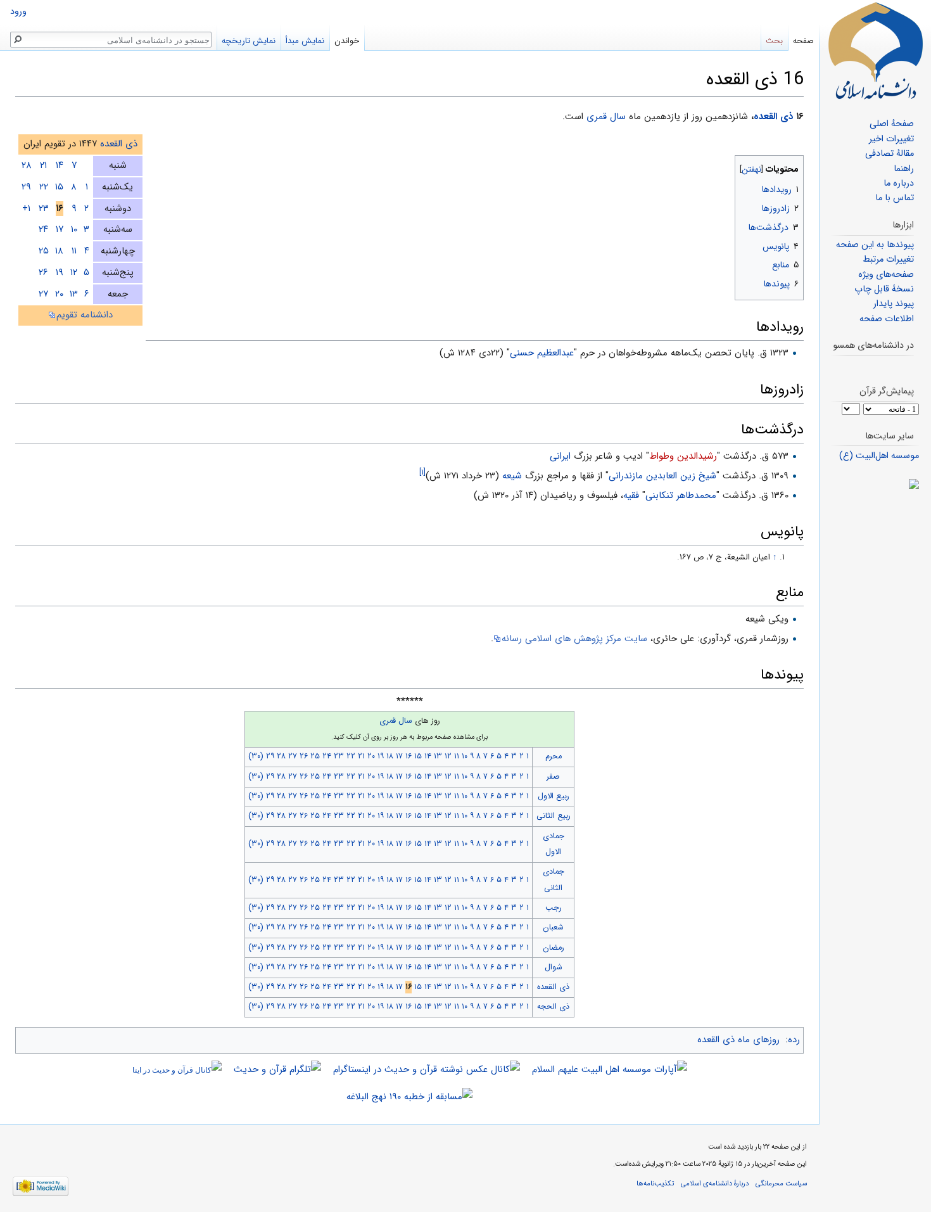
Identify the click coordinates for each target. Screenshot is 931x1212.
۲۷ (43, 294)
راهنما (904, 169)
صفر (553, 776)
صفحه (803, 41)
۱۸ (59, 250)
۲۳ (44, 208)
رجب (553, 908)
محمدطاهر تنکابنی (680, 495)
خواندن (346, 41)
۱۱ (74, 250)
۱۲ (73, 272)
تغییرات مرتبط (888, 259)
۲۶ (43, 272)
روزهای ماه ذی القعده (738, 1039)
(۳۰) (255, 756)
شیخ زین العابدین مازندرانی (662, 475)
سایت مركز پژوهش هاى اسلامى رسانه (574, 638)
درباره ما (899, 183)
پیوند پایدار (893, 304)
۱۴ (59, 165)
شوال (553, 967)
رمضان (553, 947)
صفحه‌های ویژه (886, 274)
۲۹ (26, 187)
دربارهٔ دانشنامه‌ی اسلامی (715, 1183)
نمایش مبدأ (305, 41)
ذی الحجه (553, 1006)
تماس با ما (894, 198)
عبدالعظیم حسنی (542, 352)
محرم (553, 756)
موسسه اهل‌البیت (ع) (879, 456)
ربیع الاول (553, 796)
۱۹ (59, 272)
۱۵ (59, 187)
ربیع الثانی (553, 816)
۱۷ (59, 229)
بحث (774, 41)
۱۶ (408, 756)
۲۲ (43, 187)
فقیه (631, 495)
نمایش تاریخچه (249, 41)
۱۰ (74, 229)
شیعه (512, 475)
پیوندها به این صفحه (875, 245)
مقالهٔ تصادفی (889, 153)
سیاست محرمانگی (781, 1183)
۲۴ (43, 229)
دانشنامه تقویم (84, 314)
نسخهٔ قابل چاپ (884, 289)
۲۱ (43, 165)
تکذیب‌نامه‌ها (655, 1183)
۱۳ (74, 294)
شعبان (553, 927)
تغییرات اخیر (891, 139)
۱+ (26, 208)
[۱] (422, 472)
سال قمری (606, 116)
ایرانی (560, 456)
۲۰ (59, 294)
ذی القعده (773, 116)
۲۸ (27, 165)
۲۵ (44, 250)
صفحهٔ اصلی (892, 124)
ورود (18, 11)
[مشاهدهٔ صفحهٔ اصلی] (875, 50)
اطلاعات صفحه (886, 319)
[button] (792, 166)
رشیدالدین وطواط (683, 456)
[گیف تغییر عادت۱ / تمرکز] (875, 484)
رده (794, 1039)
